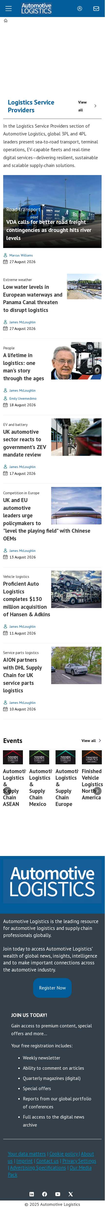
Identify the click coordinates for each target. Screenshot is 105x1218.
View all (82, 106)
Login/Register (81, 8)
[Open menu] (8, 8)
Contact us (47, 1160)
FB (46, 1194)
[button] (7, 791)
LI (33, 1194)
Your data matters (27, 1153)
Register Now (52, 988)
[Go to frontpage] (36, 8)
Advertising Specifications (38, 1167)
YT (59, 1194)
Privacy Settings (79, 1160)
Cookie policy (64, 1153)
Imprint (24, 1160)
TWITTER (72, 1194)
